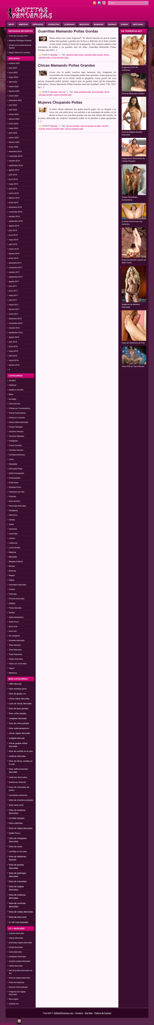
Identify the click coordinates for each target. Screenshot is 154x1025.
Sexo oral (13, 631)
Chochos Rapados (16, 436)
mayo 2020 (13, 128)
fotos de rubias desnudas (21, 911)
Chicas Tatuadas (16, 426)
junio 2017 (13, 290)
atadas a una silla (16, 389)
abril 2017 (13, 300)
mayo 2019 (13, 184)
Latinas (12, 538)
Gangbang (13, 510)
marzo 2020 (14, 137)
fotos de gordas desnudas (16, 866)
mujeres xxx (14, 1003)
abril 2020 (13, 132)
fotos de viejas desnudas (20, 828)
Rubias (124, 24)
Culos (11, 459)
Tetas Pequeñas (15, 654)
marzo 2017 (14, 304)
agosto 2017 (14, 281)
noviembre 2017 (15, 267)
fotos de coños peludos (19, 723)
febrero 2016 (14, 365)
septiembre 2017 (16, 276)
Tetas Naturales (15, 649)
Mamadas (98, 24)
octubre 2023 (14, 63)
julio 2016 (13, 341)
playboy (12, 603)
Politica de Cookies (102, 1013)
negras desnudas (16, 938)
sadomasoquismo (16, 617)
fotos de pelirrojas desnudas (17, 875)
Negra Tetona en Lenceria (19, 52)
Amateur (23, 24)
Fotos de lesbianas (16, 982)
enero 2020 (13, 146)
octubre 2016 (14, 327)
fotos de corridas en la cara (21, 751)
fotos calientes (16, 822)
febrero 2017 (14, 309)
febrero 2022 (14, 119)
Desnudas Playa (15, 468)
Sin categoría (14, 635)
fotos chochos (14, 501)
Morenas (12, 570)
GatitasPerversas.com (63, 1013)
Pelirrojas (13, 594)
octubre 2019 (14, 160)
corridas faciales (16, 818)
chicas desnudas (16, 947)
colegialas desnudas (18, 718)
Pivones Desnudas (16, 598)
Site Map (89, 1013)
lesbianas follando (17, 781)
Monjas (12, 566)
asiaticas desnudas (17, 756)
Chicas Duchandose (17, 412)
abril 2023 (13, 81)
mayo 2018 (13, 239)
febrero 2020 (14, 142)
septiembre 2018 (16, 221)
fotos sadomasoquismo (19, 728)
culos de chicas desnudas (20, 703)
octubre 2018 (14, 216)
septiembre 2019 (16, 165)
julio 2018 (13, 230)
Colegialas (13, 440)
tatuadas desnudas (17, 640)
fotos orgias (13, 999)
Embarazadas (14, 477)
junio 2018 (13, 235)
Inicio (11, 24)
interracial (13, 529)
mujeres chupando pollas (55, 129)
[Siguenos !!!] (99, 4)
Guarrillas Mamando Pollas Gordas (68, 31)
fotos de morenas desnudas (17, 904)
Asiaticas (12, 385)
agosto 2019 (14, 170)
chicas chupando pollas (82, 92)
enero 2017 (13, 314)
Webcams (13, 672)
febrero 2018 (14, 253)
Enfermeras (13, 482)
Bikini (11, 394)
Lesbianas (69, 24)
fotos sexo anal (16, 804)
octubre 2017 (14, 272)
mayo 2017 (13, 295)
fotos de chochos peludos (21, 799)
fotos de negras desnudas (16, 888)
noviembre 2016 (15, 323)
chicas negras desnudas (19, 733)
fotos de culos (15, 846)
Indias (11, 524)
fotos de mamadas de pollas (90, 126)
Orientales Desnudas (17, 584)
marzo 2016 (14, 360)
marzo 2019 (14, 193)
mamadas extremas (18, 794)
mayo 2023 (13, 77)
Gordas (12, 519)
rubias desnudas (16, 965)
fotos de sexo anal (17, 916)
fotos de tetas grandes (18, 708)
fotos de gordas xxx (17, 693)
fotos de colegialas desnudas (18, 840)
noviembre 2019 (15, 156)
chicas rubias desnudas (19, 698)
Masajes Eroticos (16, 561)
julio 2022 (13, 105)
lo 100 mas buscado (18, 922)
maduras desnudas (18, 777)
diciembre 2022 (15, 100)
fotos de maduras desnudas (17, 896)
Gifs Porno (13, 515)
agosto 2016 (14, 337)
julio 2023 (13, 67)
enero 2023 (13, 95)
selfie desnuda (15, 683)
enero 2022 (13, 123)
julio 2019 (13, 174)
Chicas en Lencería (17, 417)
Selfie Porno (14, 621)
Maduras (84, 24)
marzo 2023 (14, 86)
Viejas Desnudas (16, 659)
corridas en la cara (18, 851)
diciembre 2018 (15, 207)
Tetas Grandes (15, 645)
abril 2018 (13, 244)
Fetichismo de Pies (16, 491)
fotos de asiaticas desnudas (17, 811)
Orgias (11, 580)
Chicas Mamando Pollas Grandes (66, 65)
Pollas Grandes (15, 607)
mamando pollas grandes (93, 55)
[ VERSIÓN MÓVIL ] (8, 1023)
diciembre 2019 (15, 151)
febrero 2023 (14, 91)
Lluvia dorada (14, 547)
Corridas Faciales (16, 450)
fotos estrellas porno (18, 688)
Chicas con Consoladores (19, 408)
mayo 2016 (13, 351)
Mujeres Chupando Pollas (60, 102)
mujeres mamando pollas (63, 95)
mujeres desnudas (16, 933)
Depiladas (38, 24)
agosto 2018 (14, 225)
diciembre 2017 (15, 262)
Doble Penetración (16, 473)
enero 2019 (13, 202)
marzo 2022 (14, 114)
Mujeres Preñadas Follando (20, 40)
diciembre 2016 (15, 318)
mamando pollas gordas (74, 55)
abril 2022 (13, 109)
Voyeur (12, 668)
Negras (112, 24)
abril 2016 (13, 355)
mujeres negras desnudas (19, 961)
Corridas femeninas (17, 454)
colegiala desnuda (17, 738)
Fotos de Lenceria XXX (18, 35)
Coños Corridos (15, 445)
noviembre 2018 (15, 211)
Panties (12, 589)
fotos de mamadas (18, 881)
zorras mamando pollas (59, 57)
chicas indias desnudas (18, 422)
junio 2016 (13, 346)
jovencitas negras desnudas (20, 942)
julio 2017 (13, 286)
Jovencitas (53, 24)
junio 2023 (13, 72)
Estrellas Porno (15, 487)
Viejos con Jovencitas (18, 663)
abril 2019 (13, 188)
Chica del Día (14, 403)
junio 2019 (13, 179)
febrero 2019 (14, 197)
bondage (12, 399)
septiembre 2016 (16, 332)
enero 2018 (13, 258)
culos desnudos (15, 951)
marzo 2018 (14, 249)
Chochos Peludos (16, 431)
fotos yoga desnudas (17, 505)
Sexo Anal (138, 24)
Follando (12, 496)
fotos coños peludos (17, 713)
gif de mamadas (97, 92)
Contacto (79, 1013)
